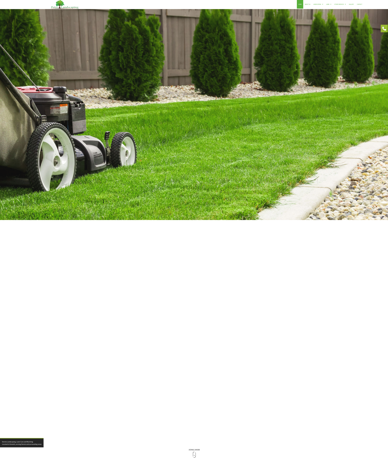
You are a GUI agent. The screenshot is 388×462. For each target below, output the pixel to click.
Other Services (339, 4)
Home (300, 4)
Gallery (351, 4)
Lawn (327, 4)
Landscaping (317, 4)
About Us (307, 4)
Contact (359, 4)
